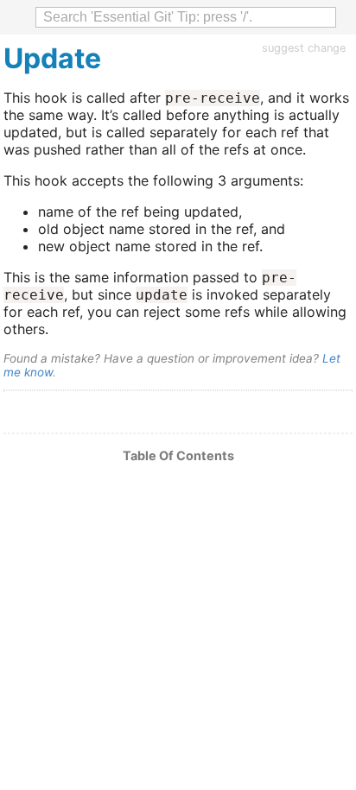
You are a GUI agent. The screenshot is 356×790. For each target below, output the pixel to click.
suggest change (304, 47)
